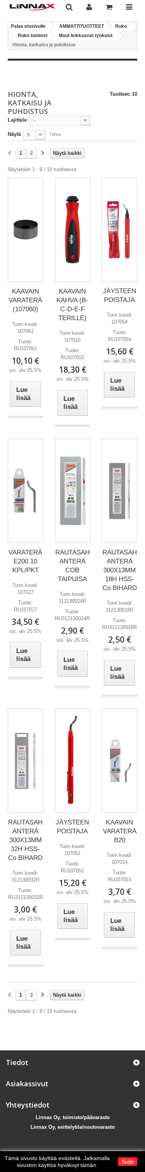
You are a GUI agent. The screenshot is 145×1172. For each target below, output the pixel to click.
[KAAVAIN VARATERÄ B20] (119, 761)
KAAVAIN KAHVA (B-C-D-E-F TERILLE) (72, 305)
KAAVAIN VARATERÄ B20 (119, 831)
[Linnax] (32, 7)
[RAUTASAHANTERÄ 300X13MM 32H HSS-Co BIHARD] (25, 760)
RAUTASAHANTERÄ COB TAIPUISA (72, 566)
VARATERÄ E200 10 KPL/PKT (25, 561)
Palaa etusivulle (28, 26)
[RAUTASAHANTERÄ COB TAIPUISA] (73, 490)
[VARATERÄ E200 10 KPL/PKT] (25, 490)
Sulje (128, 1161)
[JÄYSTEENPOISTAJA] (119, 229)
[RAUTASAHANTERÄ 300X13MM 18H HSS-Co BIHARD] (119, 491)
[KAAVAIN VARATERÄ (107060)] (25, 229)
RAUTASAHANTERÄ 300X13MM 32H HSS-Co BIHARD (25, 840)
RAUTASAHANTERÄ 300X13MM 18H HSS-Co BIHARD (119, 570)
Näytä (14, 134)
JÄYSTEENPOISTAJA (119, 295)
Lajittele (17, 120)
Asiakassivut (27, 1083)
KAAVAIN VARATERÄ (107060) (25, 300)
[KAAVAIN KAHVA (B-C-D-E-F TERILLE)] (73, 229)
